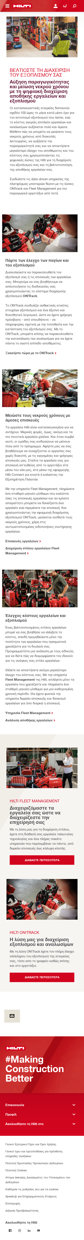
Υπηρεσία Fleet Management (27, 713)
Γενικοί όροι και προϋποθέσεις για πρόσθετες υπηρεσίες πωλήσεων (34, 1154)
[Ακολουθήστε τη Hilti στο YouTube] (38, 1230)
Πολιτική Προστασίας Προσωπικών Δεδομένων (34, 1163)
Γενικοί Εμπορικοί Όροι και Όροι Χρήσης (30, 1144)
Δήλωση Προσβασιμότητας (22, 1210)
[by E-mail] (12, 1016)
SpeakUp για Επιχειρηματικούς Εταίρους (31, 1196)
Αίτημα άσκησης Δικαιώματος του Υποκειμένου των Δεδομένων (37, 1180)
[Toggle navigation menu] (7, 6)
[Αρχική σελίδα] (22, 6)
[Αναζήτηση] (74, 6)
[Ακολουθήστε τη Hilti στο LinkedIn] (29, 1230)
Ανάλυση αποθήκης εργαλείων (29, 720)
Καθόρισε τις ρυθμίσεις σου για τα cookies (32, 1189)
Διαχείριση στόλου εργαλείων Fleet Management (32, 550)
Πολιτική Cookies (16, 1170)
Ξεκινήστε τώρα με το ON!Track (29, 353)
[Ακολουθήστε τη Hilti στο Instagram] (19, 1230)
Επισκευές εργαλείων (21, 541)
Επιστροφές (12, 1203)
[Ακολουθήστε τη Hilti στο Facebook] (10, 1230)
